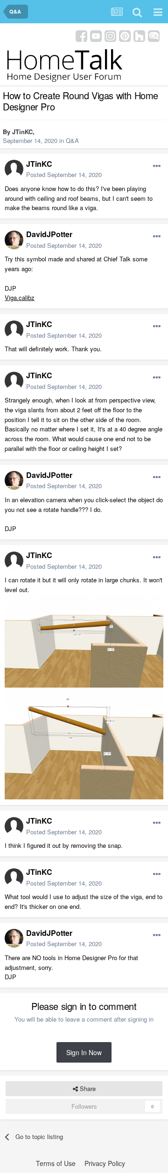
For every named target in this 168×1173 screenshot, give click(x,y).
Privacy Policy (104, 1163)
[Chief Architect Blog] (154, 35)
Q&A (72, 140)
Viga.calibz (20, 297)
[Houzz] (139, 35)
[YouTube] (96, 35)
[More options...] (156, 166)
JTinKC (22, 131)
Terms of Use (56, 1163)
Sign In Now (84, 1052)
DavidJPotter (49, 234)
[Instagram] (110, 35)
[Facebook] (81, 35)
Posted (64, 174)
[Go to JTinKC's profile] (14, 169)
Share (87, 1088)
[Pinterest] (125, 35)
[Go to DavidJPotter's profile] (14, 240)
